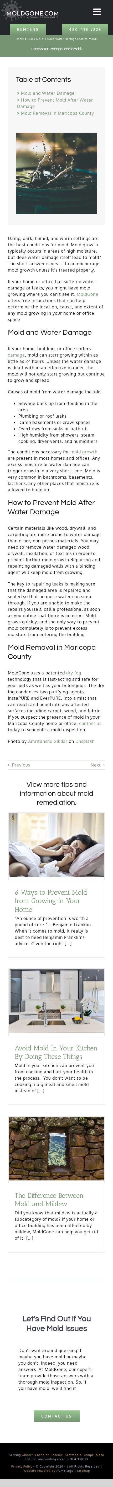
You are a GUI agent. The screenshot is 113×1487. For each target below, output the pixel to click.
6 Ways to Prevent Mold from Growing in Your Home (51, 901)
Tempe (89, 1455)
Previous (21, 765)
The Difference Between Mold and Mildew (49, 1199)
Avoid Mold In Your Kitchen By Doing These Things (56, 1052)
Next (96, 765)
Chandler (42, 1455)
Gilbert (27, 1455)
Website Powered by (39, 1471)
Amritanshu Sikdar (48, 741)
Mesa (100, 1455)
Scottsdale (73, 1455)
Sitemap (83, 1471)
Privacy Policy (21, 1466)
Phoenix (57, 1455)
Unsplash (85, 741)
